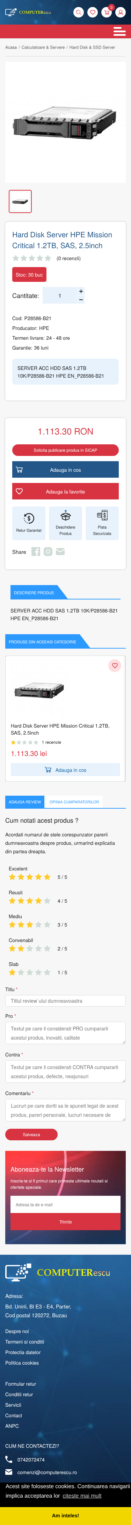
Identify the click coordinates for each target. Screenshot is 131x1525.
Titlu (9, 989)
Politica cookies (22, 1362)
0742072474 (31, 1459)
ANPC (12, 1425)
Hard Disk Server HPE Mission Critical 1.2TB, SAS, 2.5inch (60, 729)
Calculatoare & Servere (43, 47)
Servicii (13, 1404)
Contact (13, 1415)
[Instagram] (48, 553)
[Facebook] (35, 553)
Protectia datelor (23, 1351)
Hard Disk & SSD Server (92, 47)
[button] (120, 12)
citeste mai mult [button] (82, 1496)
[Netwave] (28, 12)
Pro (9, 1015)
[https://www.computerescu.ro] (57, 1272)
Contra (12, 1054)
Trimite (65, 1222)
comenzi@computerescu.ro (47, 1472)
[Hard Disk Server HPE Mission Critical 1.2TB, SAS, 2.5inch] (65, 122)
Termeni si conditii (24, 1341)
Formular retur (20, 1383)
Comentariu (17, 1092)
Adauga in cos (71, 769)
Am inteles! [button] (65, 1516)
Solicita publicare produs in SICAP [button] (65, 450)
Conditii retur (19, 1394)
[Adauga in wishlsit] (114, 665)
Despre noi (17, 1330)
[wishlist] (92, 12)
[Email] (60, 553)
